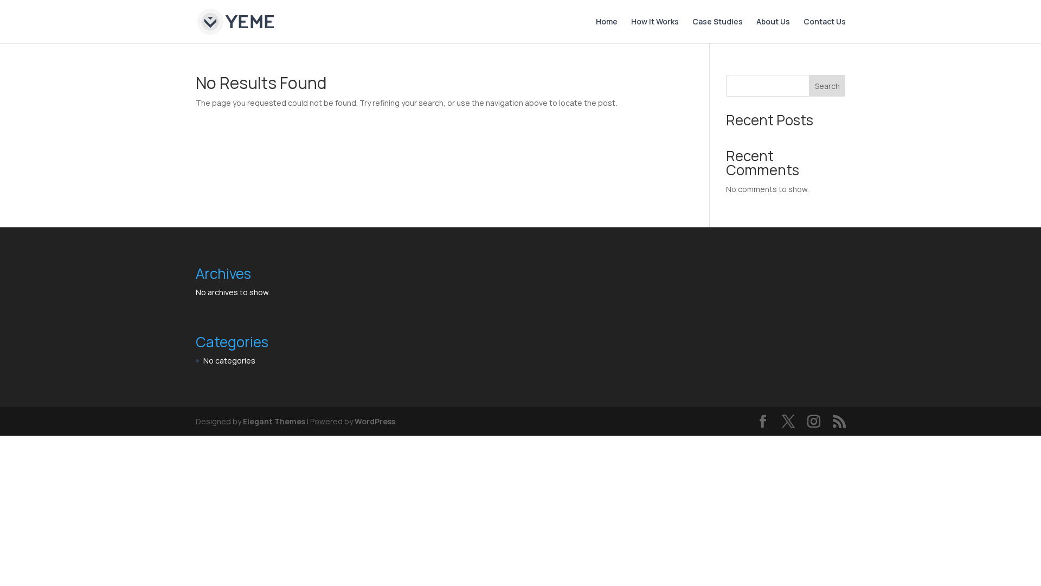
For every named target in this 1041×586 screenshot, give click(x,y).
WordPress (375, 421)
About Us (773, 22)
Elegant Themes (274, 421)
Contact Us (825, 22)
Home (607, 22)
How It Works (655, 22)
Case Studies (717, 22)
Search (827, 86)
